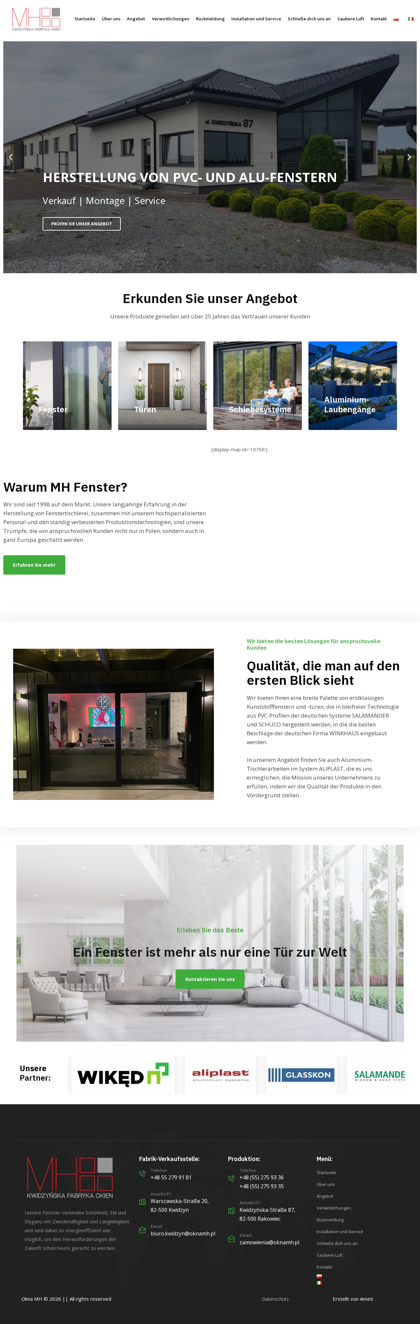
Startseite (84, 19)
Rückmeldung (210, 19)
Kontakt (379, 19)
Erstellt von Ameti (353, 1298)
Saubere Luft (350, 19)
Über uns (111, 19)
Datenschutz (275, 1299)
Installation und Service (256, 19)
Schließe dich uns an (309, 19)
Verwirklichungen (170, 19)
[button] (11, 157)
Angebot (136, 19)
